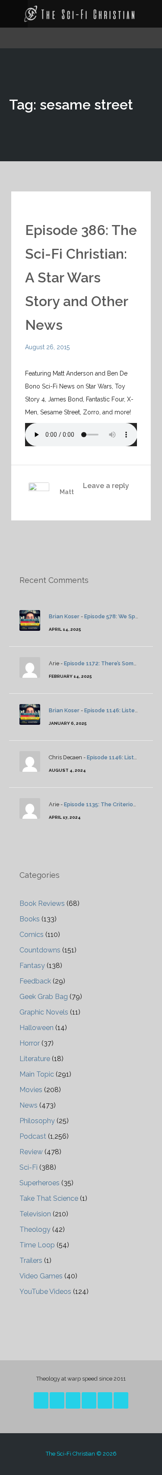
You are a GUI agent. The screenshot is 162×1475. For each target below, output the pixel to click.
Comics (31, 934)
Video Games (41, 1276)
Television (35, 1214)
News (28, 1105)
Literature (34, 1059)
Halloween (36, 1028)
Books (29, 919)
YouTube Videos (45, 1291)
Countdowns (39, 950)
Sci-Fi (28, 1167)
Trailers (30, 1260)
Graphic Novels (43, 1012)
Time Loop (37, 1245)
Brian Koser (64, 616)
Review (31, 1152)
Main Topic (36, 1074)
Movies (30, 1090)
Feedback (35, 981)
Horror (29, 1043)
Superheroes (39, 1183)
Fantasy (32, 965)
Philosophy (37, 1121)
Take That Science (48, 1198)
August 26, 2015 (47, 347)
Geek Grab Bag (43, 997)
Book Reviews (42, 903)
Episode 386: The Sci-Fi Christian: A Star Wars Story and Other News (81, 277)
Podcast (32, 1136)
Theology (35, 1229)
